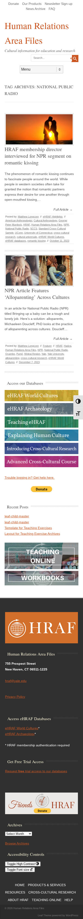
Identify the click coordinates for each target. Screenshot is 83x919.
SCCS (33, 228)
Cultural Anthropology (45, 220)
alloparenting (12, 358)
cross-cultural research (34, 358)
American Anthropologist (18, 220)
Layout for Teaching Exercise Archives (32, 533)
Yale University (55, 353)
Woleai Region (32, 353)
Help (69, 900)
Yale (44, 353)
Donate (13, 4)
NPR (66, 224)
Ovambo (10, 353)
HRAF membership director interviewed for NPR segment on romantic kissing (38, 156)
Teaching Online (46, 900)
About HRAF (18, 900)
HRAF (26, 224)
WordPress (72, 915)
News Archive (35, 9)
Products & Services (47, 885)
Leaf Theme (44, 915)
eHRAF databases (15, 240)
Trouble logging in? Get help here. (29, 477)
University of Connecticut (38, 232)
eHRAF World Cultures (51, 236)
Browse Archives (17, 843)
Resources (15, 892)
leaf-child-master (17, 516)
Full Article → (63, 209)
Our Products (32, 4)
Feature (47, 345)
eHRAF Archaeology (20, 734)
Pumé (19, 353)
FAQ (52, 9)
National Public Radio (17, 228)
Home (20, 885)
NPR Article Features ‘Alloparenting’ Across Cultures (37, 293)
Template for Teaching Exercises (28, 528)
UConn (19, 232)
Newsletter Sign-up (58, 4)
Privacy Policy (15, 697)
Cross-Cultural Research (52, 892)
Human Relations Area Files (37, 32)
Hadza (67, 345)
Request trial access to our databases (36, 771)
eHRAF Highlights (53, 216)
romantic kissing (36, 240)
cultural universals (27, 236)
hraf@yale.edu (16, 681)
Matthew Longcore (28, 216)
